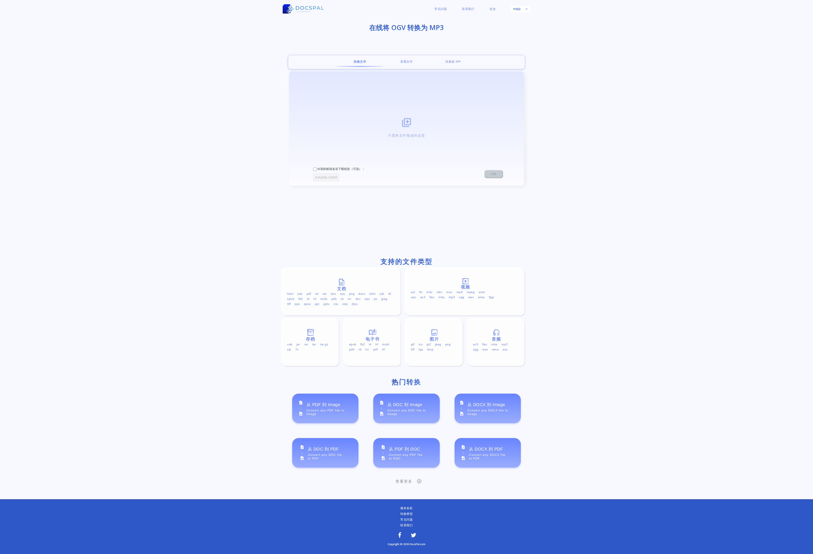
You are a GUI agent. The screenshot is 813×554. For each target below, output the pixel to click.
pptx (326, 304)
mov (449, 292)
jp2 (429, 344)
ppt (317, 304)
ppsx (307, 304)
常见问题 (440, 9)
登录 (492, 9)
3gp (491, 297)
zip (289, 349)
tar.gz (324, 344)
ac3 (423, 297)
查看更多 (403, 481)
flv (421, 292)
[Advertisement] (406, 222)
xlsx (333, 293)
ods (300, 293)
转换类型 (406, 513)
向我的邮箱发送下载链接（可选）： (341, 169)
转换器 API (453, 61)
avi (413, 292)
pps (297, 304)
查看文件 (406, 61)
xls (325, 293)
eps (367, 298)
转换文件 (360, 61)
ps (375, 298)
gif (413, 344)
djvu (355, 304)
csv (335, 304)
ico (421, 344)
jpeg (384, 298)
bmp (430, 349)
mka (441, 297)
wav (471, 297)
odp (345, 304)
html (290, 293)
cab (289, 344)
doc (358, 298)
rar (306, 344)
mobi (323, 298)
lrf (314, 298)
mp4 (459, 292)
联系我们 (468, 9)
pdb (334, 298)
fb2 (300, 298)
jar (298, 344)
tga (421, 349)
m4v (429, 292)
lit (308, 298)
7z (297, 349)
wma (481, 297)
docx (361, 293)
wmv (482, 292)
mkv (439, 292)
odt (381, 293)
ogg (461, 297)
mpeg (471, 292)
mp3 (452, 297)
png (352, 293)
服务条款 (406, 508)
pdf (309, 293)
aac (413, 297)
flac (431, 297)
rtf (389, 293)
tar (314, 344)
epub (290, 298)
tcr (349, 298)
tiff (289, 304)
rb (342, 298)
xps (342, 293)
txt (317, 293)
